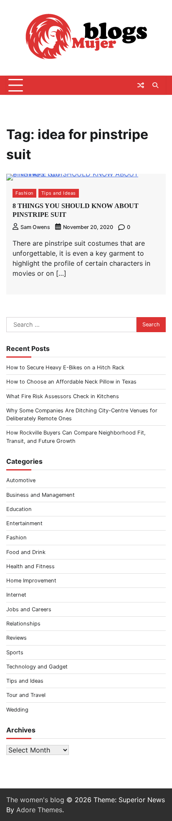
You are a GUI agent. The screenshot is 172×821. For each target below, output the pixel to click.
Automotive (20, 480)
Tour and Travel (26, 695)
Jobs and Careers (28, 609)
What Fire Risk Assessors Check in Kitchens (62, 396)
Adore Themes (39, 810)
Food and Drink (26, 552)
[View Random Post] (140, 85)
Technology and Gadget (37, 666)
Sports (14, 652)
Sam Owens (35, 227)
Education (19, 509)
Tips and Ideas (58, 193)
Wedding (17, 710)
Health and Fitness (30, 566)
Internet (16, 595)
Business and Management (40, 495)
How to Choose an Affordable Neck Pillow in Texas (71, 382)
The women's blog (35, 800)
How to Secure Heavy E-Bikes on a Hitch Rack (65, 367)
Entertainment (24, 523)
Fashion (24, 193)
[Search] (155, 85)
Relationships (23, 623)
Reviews (16, 638)
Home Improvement (31, 580)
